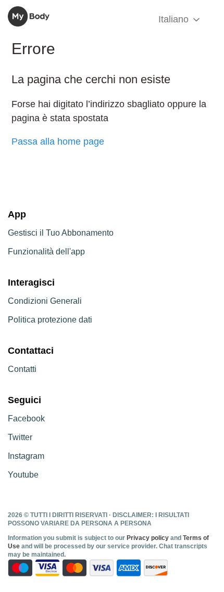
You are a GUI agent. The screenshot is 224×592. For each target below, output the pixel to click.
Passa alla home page (57, 141)
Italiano (174, 19)
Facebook (26, 418)
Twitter (20, 437)
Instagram (26, 456)
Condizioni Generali (45, 301)
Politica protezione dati (50, 319)
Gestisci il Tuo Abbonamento (61, 232)
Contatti (22, 369)
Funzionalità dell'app (46, 251)
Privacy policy (148, 538)
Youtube (23, 474)
